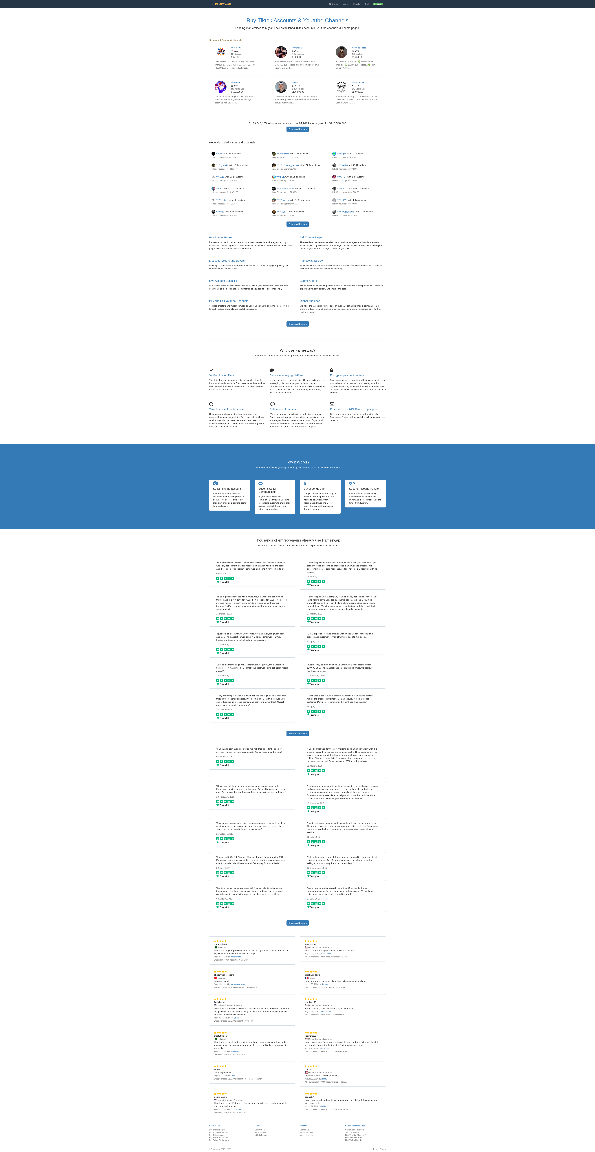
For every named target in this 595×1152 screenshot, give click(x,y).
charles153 (326, 1012)
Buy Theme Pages (220, 237)
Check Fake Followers (354, 1130)
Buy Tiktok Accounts (217, 1135)
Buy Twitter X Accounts (218, 1138)
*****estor (235, 82)
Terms (375, 1149)
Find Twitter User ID (353, 1138)
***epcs (219, 188)
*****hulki (280, 177)
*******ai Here (282, 153)
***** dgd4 (341, 153)
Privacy (383, 1149)
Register (357, 4)
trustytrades (235, 1051)
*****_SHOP (236, 47)
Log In (345, 4)
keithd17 (325, 1106)
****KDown (297, 47)
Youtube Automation (353, 1132)
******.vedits (342, 165)
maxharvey (326, 954)
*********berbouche (285, 188)
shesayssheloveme (239, 984)
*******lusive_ (221, 200)
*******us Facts (359, 47)
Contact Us (304, 1130)
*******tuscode (283, 200)
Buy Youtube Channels (219, 1132)
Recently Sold (260, 1132)
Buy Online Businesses (219, 1140)
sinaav (324, 1079)
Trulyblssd (235, 1018)
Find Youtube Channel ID (355, 1135)
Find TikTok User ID (353, 1140)
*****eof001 (342, 200)
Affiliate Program (262, 1135)
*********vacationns (345, 212)
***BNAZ (296, 82)
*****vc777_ (342, 188)
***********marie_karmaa (287, 165)
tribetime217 (326, 1048)
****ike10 (219, 177)
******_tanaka (222, 165)
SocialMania (236, 1109)
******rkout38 (358, 82)
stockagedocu (327, 984)
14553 (233, 1076)
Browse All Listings (298, 129)
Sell (367, 4)
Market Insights (306, 1135)
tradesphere (236, 957)
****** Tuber (281, 212)
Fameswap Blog (306, 1132)
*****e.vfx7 (341, 177)
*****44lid (220, 212)
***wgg (218, 153)
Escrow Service (261, 1130)
